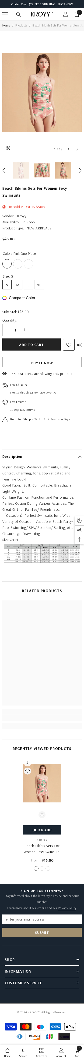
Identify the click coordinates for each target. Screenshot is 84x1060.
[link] (42, 718)
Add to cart (31, 344)
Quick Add (42, 830)
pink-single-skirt (42, 868)
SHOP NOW (65, 4)
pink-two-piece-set (48, 868)
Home (6, 25)
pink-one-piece (36, 868)
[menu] (5, 14)
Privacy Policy (67, 908)
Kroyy (21, 216)
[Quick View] (27, 762)
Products (21, 25)
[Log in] (65, 14)
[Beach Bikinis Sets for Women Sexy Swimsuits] (42, 783)
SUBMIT (42, 932)
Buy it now (42, 363)
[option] (42, 92)
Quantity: (9, 320)
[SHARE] (78, 345)
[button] (68, 149)
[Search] (18, 14)
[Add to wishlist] (69, 345)
